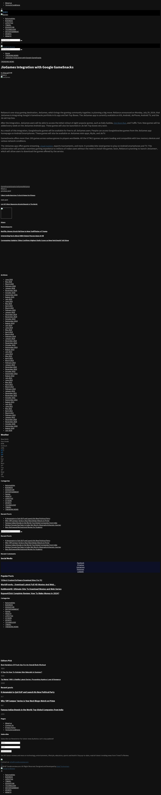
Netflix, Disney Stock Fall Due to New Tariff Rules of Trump (24, 231)
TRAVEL (8, 25)
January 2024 (10, 338)
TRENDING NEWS (7, 61)
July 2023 (8, 352)
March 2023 (9, 360)
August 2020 (9, 428)
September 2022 (11, 373)
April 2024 (9, 332)
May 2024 (8, 330)
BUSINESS (9, 21)
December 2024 (11, 314)
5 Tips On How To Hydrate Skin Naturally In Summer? (21, 672)
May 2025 (8, 303)
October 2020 (10, 424)
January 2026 (10, 288)
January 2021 (10, 417)
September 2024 (11, 321)
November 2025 (11, 290)
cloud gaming (46, 145)
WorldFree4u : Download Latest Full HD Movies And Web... (28, 584)
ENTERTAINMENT (12, 32)
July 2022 (8, 378)
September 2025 (11, 295)
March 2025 (9, 308)
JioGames (19, 186)
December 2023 (11, 341)
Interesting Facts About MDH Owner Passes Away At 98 (22, 236)
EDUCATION (9, 27)
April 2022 (9, 384)
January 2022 (10, 391)
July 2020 (8, 430)
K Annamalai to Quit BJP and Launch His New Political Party (27, 518)
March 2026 (9, 284)
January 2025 (10, 312)
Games (7, 494)
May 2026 (8, 282)
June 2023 (9, 354)
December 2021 (11, 393)
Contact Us (9, 725)
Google (13, 186)
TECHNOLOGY (10, 29)
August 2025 (9, 297)
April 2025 (9, 306)
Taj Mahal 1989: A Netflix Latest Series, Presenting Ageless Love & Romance (31, 680)
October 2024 (10, 319)
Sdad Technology (63, 766)
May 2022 (8, 382)
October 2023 (10, 345)
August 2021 (9, 402)
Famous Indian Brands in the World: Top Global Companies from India (31, 523)
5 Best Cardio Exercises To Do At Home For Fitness (18, 195)
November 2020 (11, 422)
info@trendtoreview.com (19, 762)
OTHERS (8, 501)
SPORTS (8, 34)
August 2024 (9, 323)
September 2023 (11, 347)
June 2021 (9, 406)
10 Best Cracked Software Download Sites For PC (21, 580)
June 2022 (9, 380)
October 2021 (10, 398)
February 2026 (10, 286)
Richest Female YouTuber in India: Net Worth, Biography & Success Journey (33, 525)
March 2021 (9, 413)
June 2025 (9, 301)
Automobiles (10, 18)
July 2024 (8, 325)
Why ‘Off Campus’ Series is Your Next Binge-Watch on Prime (27, 521)
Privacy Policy (10, 727)
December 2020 (11, 419)
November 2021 (11, 395)
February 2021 (10, 415)
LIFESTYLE (9, 23)
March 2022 (9, 387)
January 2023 (10, 365)
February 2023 (10, 363)
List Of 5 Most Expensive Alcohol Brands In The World (19, 204)
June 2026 (9, 279)
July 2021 (8, 404)
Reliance (26, 186)
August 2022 (9, 376)
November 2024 (11, 317)
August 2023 (9, 349)
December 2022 (11, 367)
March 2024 (9, 334)
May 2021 (8, 408)
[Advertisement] (80, 93)
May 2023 (8, 356)
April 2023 (9, 358)
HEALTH (8, 36)
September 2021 (11, 400)
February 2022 (10, 389)
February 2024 (10, 336)
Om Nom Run (120, 122)
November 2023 (11, 343)
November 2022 (11, 369)
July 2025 (8, 299)
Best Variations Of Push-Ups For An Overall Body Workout (23, 665)
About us (8, 3)
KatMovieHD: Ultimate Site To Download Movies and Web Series (31, 589)
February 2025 (10, 310)
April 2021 (9, 411)
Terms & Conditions (12, 5)
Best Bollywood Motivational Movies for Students (23, 527)
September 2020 (11, 426)
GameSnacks (5, 186)
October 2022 (10, 371)
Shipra (5, 73)
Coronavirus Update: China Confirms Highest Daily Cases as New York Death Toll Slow (35, 240)
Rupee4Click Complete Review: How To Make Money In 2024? (30, 593)
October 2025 (10, 293)
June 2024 (9, 328)
